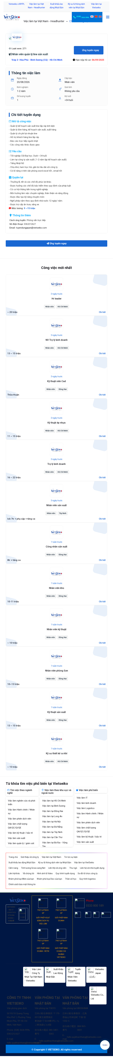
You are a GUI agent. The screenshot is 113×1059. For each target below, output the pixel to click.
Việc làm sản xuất (16, 838)
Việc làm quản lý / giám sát (21, 843)
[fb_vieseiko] (78, 915)
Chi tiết (102, 312)
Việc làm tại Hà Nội (51, 821)
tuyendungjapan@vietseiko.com (31, 227)
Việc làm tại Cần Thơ (52, 837)
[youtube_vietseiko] (96, 915)
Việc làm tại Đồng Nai (52, 811)
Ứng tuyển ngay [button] (90, 50)
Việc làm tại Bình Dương (53, 806)
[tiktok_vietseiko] (88, 915)
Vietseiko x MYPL (17, 4)
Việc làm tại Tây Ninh (52, 832)
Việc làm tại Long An (52, 816)
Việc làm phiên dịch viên (19, 818)
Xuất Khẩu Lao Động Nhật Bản (54, 973)
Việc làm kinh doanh (86, 803)
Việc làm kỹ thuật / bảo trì (20, 833)
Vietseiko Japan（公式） (96, 973)
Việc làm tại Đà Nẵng (52, 826)
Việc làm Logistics (85, 808)
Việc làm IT (82, 797)
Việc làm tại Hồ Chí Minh (54, 800)
